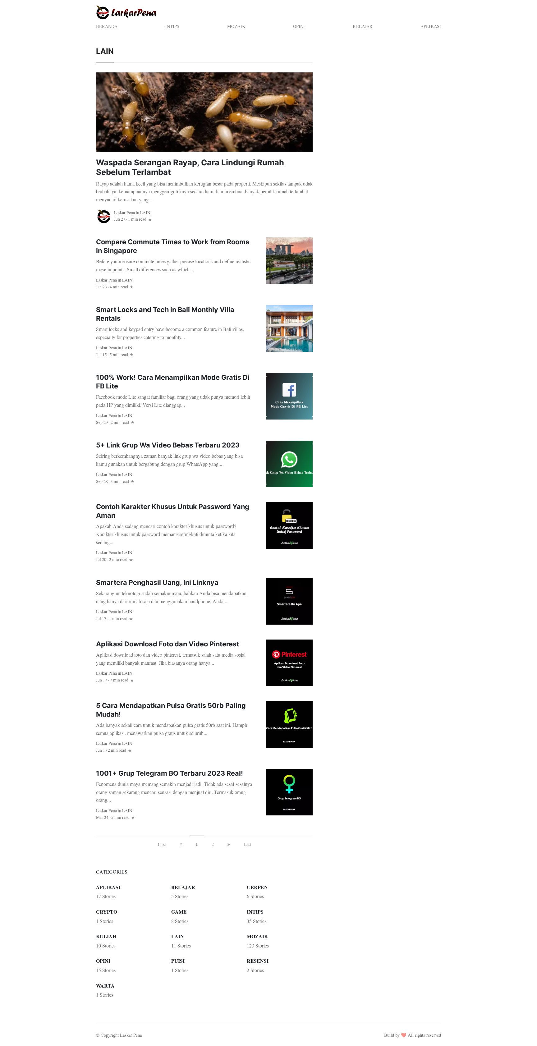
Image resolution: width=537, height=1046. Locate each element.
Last (247, 844)
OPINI (299, 26)
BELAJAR (363, 26)
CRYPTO (106, 911)
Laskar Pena (124, 212)
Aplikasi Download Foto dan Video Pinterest (167, 644)
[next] (228, 844)
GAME (179, 911)
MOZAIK (236, 26)
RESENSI (257, 960)
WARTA (105, 985)
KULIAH (106, 936)
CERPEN (257, 887)
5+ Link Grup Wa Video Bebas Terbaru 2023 (168, 445)
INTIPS (172, 26)
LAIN (145, 212)
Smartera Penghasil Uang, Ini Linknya (157, 582)
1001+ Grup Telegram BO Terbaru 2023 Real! (169, 773)
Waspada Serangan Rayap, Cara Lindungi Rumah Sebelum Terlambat (190, 167)
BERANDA (106, 26)
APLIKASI (430, 26)
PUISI (178, 960)
